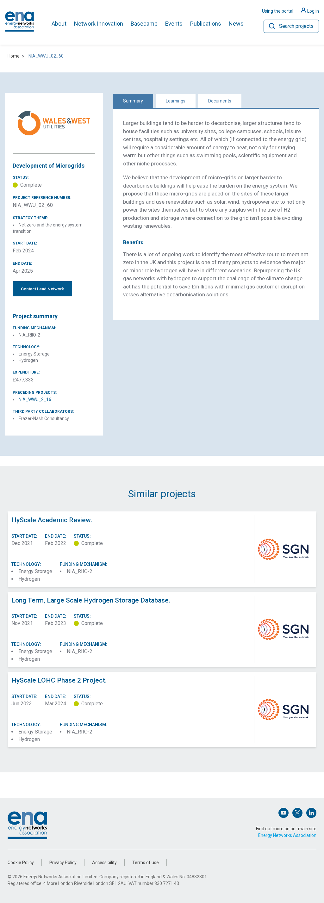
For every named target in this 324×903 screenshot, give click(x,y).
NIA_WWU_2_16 (35, 399)
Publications (205, 23)
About (59, 23)
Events (174, 23)
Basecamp (144, 23)
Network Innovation (98, 23)
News (236, 23)
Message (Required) (116, 461)
